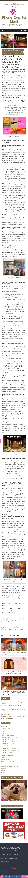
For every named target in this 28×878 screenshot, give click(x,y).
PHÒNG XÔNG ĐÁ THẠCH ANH (10, 746)
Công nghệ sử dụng (5, 731)
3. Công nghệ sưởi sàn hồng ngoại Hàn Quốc (11, 850)
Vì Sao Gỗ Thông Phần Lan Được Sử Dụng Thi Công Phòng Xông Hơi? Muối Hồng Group (13, 692)
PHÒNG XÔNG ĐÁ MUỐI (8, 50)
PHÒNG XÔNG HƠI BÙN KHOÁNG (11, 52)
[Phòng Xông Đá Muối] (13, 9)
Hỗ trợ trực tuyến (11, 876)
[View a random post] (25, 30)
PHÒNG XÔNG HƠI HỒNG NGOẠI (9, 737)
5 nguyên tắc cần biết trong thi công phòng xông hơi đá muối (13, 620)
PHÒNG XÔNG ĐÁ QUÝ (8, 743)
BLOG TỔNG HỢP (5, 728)
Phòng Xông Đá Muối (14, 19)
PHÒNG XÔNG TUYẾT (18, 53)
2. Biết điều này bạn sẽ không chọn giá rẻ (10, 848)
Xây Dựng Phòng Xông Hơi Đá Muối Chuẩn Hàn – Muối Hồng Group (12, 672)
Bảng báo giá (4, 726)
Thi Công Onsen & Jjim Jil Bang (8, 761)
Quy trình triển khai (5, 757)
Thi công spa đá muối (6, 764)
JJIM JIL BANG (4, 733)
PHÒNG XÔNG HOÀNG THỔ (9, 748)
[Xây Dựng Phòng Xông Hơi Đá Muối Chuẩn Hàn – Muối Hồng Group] (14, 658)
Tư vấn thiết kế (4, 772)
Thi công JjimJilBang (5, 759)
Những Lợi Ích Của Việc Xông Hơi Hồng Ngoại (14, 653)
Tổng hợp (3, 768)
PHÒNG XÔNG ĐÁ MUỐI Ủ (9, 741)
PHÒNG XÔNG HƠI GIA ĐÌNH (8, 735)
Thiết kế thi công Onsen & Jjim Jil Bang (10, 766)
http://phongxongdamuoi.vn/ (10, 610)
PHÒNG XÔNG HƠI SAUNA (7, 755)
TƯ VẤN (3, 770)
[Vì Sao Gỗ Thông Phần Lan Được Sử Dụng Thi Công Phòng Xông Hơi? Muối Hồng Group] (14, 677)
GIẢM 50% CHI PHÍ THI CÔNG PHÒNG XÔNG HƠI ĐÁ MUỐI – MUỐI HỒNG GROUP (12, 629)
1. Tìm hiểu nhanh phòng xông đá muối (10, 847)
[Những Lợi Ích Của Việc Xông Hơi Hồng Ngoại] (14, 639)
